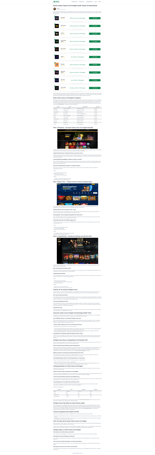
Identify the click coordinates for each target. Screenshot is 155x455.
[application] (77, 1)
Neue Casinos (61, 104)
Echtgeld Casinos (74, 1)
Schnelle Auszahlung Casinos (84, 399)
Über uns (95, 1)
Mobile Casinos (81, 1)
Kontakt (100, 1)
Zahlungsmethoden (89, 1)
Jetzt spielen (94, 18)
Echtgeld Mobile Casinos (87, 408)
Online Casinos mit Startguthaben (80, 350)
